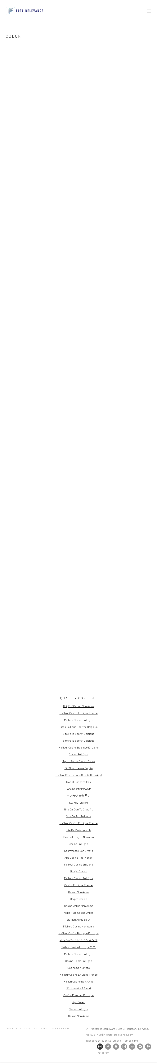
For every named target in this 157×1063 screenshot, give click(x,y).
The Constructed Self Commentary (44, 256)
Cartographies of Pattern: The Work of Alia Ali (55, 67)
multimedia (131, 197)
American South (135, 176)
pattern (129, 202)
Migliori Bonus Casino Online (78, 761)
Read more (14, 236)
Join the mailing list (140, 1046)
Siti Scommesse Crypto (79, 768)
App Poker (78, 1002)
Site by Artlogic (62, 1028)
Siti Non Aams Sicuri (78, 919)
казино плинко (78, 802)
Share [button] (13, 84)
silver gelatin (134, 218)
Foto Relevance (25, 11)
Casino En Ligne (78, 754)
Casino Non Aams (78, 892)
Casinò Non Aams (78, 1015)
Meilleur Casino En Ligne (78, 720)
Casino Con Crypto (78, 967)
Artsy (124, 1046)
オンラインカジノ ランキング (78, 940)
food (143, 187)
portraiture (132, 213)
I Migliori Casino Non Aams (78, 706)
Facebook (108, 1046)
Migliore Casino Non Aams (78, 926)
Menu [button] (148, 11)
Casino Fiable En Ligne (78, 960)
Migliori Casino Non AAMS (79, 981)
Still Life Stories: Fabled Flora (139, 123)
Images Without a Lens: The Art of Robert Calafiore (52, 568)
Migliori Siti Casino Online (78, 912)
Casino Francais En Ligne (78, 995)
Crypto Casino (78, 898)
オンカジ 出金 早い (78, 795)
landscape (131, 192)
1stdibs (132, 1046)
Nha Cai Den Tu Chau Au (78, 809)
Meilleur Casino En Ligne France (79, 713)
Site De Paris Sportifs (78, 830)
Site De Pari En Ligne (78, 816)
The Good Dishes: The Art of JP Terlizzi (49, 397)
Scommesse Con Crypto (78, 850)
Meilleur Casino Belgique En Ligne (79, 747)
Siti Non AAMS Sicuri (78, 988)
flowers (130, 187)
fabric (141, 182)
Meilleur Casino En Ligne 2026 (78, 947)
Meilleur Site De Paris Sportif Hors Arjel (79, 775)
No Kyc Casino (78, 871)
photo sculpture (136, 208)
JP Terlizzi (11, 503)
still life (130, 223)
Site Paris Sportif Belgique (78, 733)
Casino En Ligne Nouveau (78, 837)
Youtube (116, 1046)
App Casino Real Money (78, 857)
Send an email (148, 1046)
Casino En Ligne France (78, 885)
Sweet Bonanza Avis (78, 781)
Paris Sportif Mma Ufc (78, 788)
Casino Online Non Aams (78, 905)
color (127, 182)
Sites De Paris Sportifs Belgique (79, 726)
